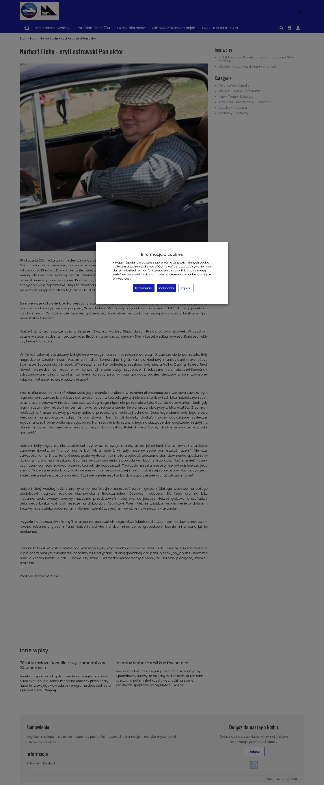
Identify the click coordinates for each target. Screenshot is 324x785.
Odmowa (166, 288)
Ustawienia (143, 288)
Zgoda (186, 288)
